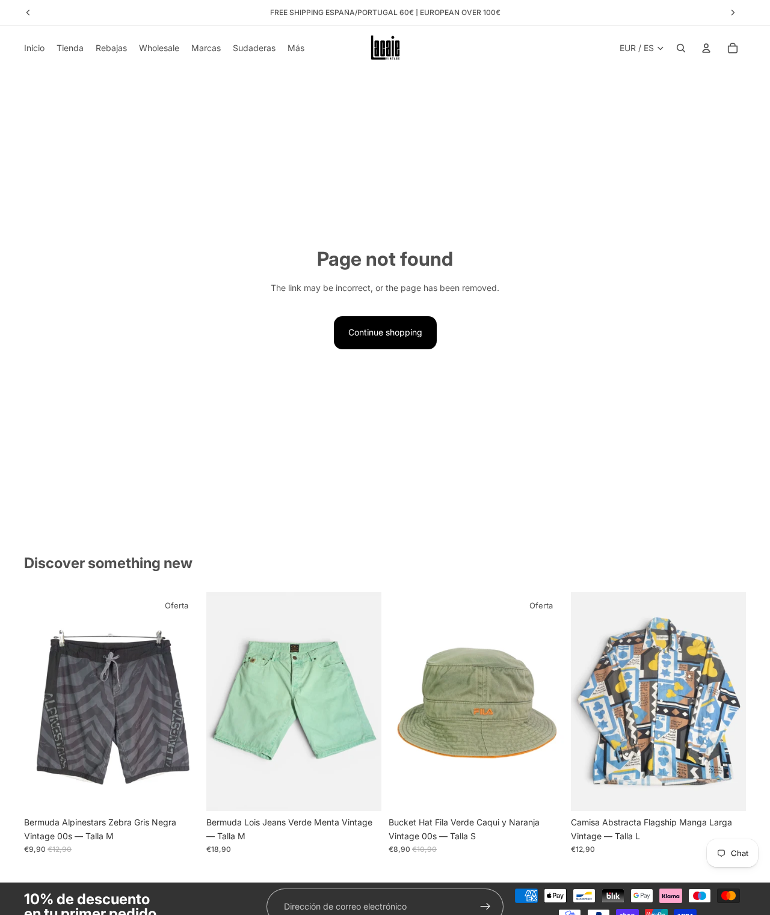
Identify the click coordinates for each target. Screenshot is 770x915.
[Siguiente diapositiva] (181, 701)
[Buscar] (681, 48)
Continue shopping (385, 332)
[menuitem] (296, 48)
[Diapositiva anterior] (42, 701)
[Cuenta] (706, 48)
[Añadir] (180, 792)
